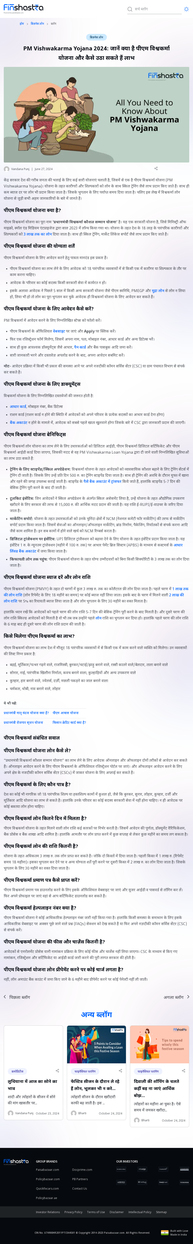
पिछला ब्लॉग (19, 997)
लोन (98, 618)
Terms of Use (96, 1212)
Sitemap (161, 1212)
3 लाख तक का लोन (38, 234)
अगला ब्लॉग (174, 997)
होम (22, 24)
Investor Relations (48, 1212)
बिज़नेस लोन (37, 24)
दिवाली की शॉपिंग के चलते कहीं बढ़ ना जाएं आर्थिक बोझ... (156, 1089)
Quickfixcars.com (47, 1189)
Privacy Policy (73, 1212)
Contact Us (79, 1189)
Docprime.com (82, 1170)
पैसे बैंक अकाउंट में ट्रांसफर (102, 482)
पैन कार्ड (80, 347)
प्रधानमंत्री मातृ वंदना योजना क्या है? (26, 713)
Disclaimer (117, 1212)
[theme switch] (186, 9)
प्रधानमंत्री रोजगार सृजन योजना (23, 723)
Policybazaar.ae (46, 1198)
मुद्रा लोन (158, 291)
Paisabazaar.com (47, 1170)
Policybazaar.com (48, 1179)
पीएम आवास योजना (66, 713)
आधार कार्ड (18, 407)
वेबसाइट (59, 331)
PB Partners (80, 1179)
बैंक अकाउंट (18, 423)
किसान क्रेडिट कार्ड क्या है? (69, 723)
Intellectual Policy (140, 1212)
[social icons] (156, 168)
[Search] (129, 9)
